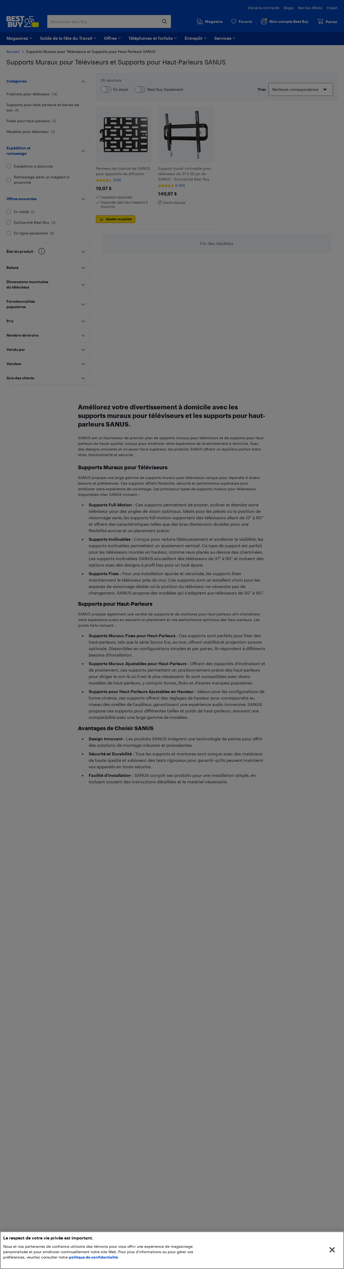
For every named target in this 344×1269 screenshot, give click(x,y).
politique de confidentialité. (94, 1257)
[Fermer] (332, 1250)
